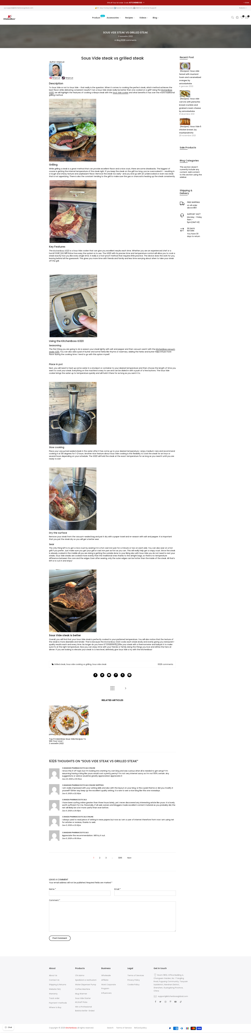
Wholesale (106, 975)
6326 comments (128, 40)
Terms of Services (135, 975)
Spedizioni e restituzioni (85, 980)
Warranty (53, 993)
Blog (155, 17)
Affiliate (104, 980)
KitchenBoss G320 (61, 250)
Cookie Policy (133, 984)
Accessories (113, 17)
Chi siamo (79, 975)
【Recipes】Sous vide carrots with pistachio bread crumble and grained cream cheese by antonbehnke (190, 105)
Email (117, 889)
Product (98, 17)
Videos (142, 17)
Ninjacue (56, 78)
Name (52, 889)
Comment (54, 900)
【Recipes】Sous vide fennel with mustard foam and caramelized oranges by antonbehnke (190, 77)
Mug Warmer (81, 993)
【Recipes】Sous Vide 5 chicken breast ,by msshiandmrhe (190, 129)
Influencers (106, 993)
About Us (53, 975)
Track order (54, 998)
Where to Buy (55, 1007)
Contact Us (54, 980)
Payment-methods (58, 1003)
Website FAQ (55, 989)
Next (129, 857)
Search (110, 1027)
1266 (120, 857)
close (247, 2)
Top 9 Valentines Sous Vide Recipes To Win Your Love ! (67, 740)
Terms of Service (124, 1027)
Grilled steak (59, 664)
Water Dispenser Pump (85, 984)
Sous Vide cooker (120, 92)
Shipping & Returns (57, 984)
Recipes (129, 17)
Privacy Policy (133, 980)
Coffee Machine (82, 989)
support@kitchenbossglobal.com (19, 8)
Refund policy (140, 1027)
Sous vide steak (99, 664)
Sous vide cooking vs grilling (78, 664)
